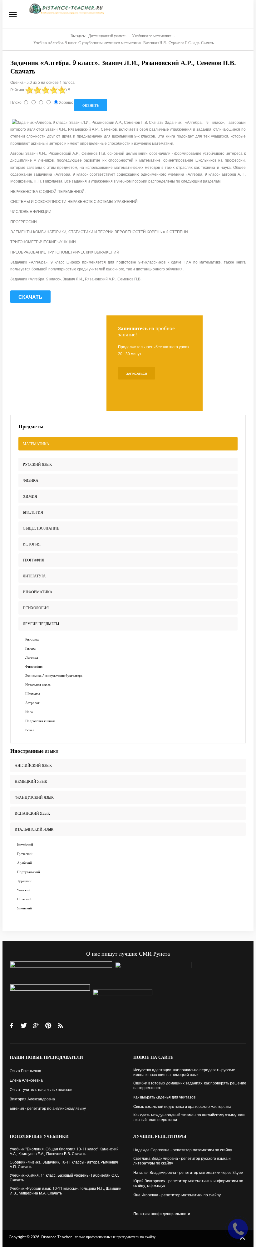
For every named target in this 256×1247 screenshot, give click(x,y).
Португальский (28, 871)
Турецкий (24, 880)
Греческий (24, 853)
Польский (24, 899)
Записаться (136, 373)
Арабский (24, 862)
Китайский (25, 844)
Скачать (30, 297)
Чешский (23, 889)
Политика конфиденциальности (161, 1213)
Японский (24, 908)
